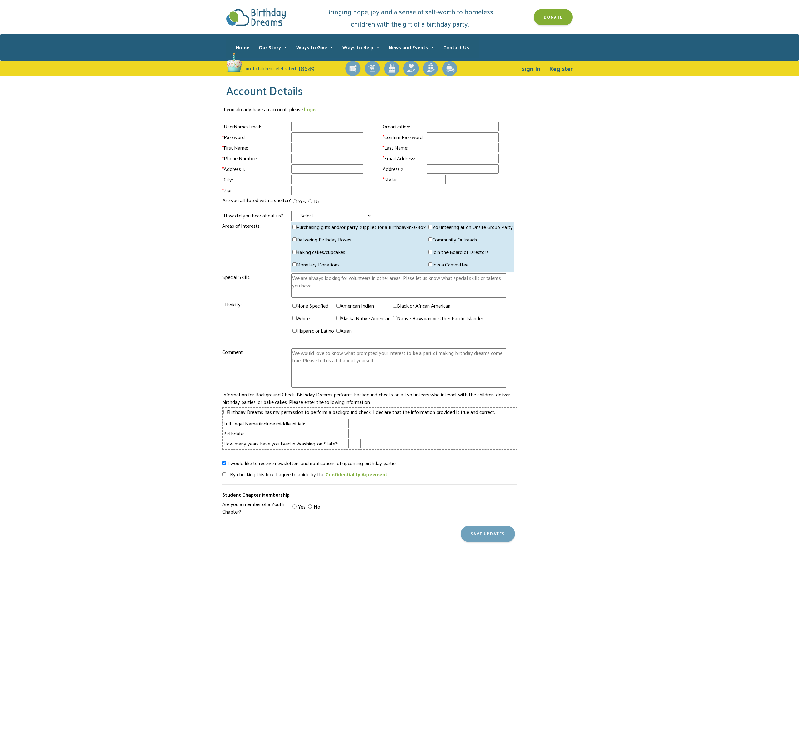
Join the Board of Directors (460, 252)
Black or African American (423, 306)
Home (242, 47)
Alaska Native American (365, 318)
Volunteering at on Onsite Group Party (472, 227)
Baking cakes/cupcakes (321, 252)
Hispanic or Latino (315, 331)
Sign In (530, 68)
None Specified (312, 306)
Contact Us (456, 47)
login (310, 109)
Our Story (270, 47)
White (303, 318)
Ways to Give (312, 47)
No (317, 201)
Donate (553, 17)
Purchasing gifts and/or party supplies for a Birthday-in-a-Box (361, 227)
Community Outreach (454, 239)
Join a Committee (450, 264)
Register (561, 68)
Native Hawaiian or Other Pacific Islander (440, 318)
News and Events (409, 47)
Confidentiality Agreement (356, 474)
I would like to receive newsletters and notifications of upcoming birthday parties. (312, 463)
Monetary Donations (318, 264)
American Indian (357, 306)
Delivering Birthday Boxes (324, 239)
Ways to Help (358, 47)
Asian (346, 331)
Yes (302, 201)
